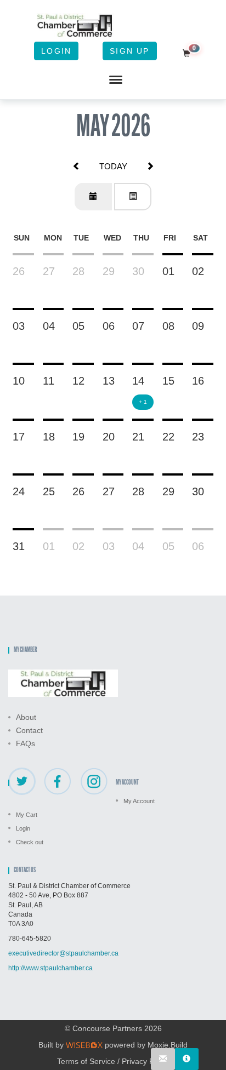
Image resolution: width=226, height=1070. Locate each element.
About (26, 717)
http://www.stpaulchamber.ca (50, 968)
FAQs (25, 743)
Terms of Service (86, 1061)
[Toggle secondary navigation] (116, 80)
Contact (29, 730)
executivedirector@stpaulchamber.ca (63, 953)
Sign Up (129, 51)
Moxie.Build (168, 1044)
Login (56, 51)
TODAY (113, 166)
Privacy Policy (146, 1061)
